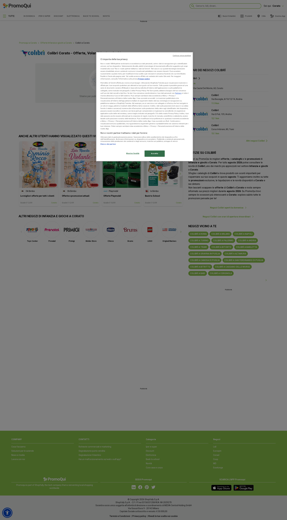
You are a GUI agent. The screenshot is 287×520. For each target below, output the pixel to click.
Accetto (154, 153)
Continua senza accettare (182, 56)
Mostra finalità (132, 153)
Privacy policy (144, 79)
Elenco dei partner (108, 144)
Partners (178, 93)
